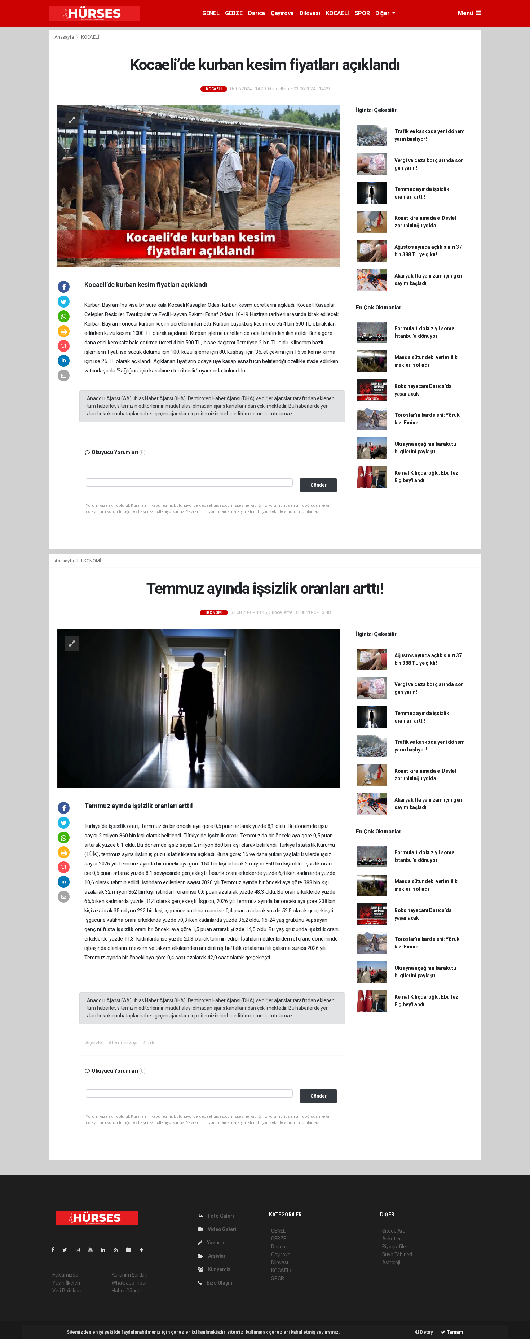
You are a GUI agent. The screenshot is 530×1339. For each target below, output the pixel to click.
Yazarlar (216, 1243)
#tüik (148, 1043)
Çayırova (282, 13)
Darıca (256, 13)
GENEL (210, 13)
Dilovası (310, 13)
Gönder (318, 485)
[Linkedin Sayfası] (106, 1250)
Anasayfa (64, 37)
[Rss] (119, 1250)
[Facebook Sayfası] (55, 1250)
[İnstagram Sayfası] (81, 1250)
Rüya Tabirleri (397, 1254)
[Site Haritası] (131, 1250)
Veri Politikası (66, 1291)
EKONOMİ (91, 560)
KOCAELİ (337, 13)
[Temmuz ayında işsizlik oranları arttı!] (198, 708)
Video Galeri (221, 1229)
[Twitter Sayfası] (67, 1250)
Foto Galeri (220, 1216)
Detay (426, 1332)
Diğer (383, 13)
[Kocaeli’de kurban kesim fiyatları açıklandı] (198, 185)
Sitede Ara (394, 1231)
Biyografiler (395, 1246)
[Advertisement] (507, 138)
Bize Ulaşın (219, 1283)
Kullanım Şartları (129, 1275)
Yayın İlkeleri (66, 1283)
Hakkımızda (65, 1275)
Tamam (454, 1332)
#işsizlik (94, 1043)
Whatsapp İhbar (129, 1283)
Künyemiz (219, 1269)
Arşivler (216, 1256)
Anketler (391, 1239)
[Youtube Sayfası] (93, 1250)
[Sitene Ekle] (144, 1250)
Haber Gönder (127, 1291)
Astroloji (391, 1262)
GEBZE (233, 13)
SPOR (362, 13)
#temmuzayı (122, 1043)
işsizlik (118, 826)
